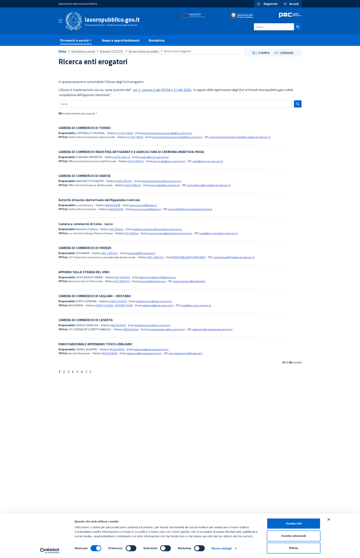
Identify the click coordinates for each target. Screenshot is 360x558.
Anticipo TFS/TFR (112, 51)
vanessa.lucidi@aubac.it (143, 205)
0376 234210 (122, 157)
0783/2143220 (117, 301)
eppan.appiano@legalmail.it (189, 281)
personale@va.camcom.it (165, 185)
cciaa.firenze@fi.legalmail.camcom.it (234, 257)
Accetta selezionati (293, 535)
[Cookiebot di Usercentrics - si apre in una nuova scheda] (49, 551)
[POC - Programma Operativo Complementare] (290, 15)
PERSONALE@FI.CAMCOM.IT (189, 257)
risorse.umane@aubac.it (146, 209)
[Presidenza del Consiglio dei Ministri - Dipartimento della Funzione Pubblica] (242, 15)
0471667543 (122, 277)
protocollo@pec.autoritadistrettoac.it (190, 209)
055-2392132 (156, 257)
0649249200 (115, 209)
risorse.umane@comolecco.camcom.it (169, 233)
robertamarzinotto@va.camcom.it (161, 181)
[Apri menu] (60, 21)
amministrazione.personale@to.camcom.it (167, 133)
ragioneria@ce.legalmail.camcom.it (212, 329)
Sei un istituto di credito (144, 51)
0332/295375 (124, 181)
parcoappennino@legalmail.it (186, 353)
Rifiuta (293, 548)
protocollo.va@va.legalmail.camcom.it (209, 185)
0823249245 (130, 329)
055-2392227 (110, 253)
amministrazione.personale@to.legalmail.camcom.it (240, 137)
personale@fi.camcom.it (141, 253)
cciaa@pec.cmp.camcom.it (207, 161)
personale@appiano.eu (152, 281)
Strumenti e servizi (83, 51)
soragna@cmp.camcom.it (154, 157)
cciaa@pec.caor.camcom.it (196, 305)
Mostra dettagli (222, 548)
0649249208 (112, 205)
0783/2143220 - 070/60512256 (114, 305)
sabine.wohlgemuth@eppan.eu (157, 277)
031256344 (116, 229)
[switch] (131, 548)
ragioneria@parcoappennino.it (151, 349)
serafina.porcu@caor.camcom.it (153, 301)
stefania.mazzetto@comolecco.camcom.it (157, 229)
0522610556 (116, 349)
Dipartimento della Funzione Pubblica (77, 4)
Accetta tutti (294, 523)
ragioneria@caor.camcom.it (157, 305)
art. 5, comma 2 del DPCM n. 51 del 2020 (162, 89)
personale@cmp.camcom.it (169, 161)
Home (62, 51)
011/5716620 (125, 133)
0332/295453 (133, 185)
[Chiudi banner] (328, 519)
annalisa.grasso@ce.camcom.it (152, 325)
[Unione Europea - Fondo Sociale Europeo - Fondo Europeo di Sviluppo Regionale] (193, 15)
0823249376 (118, 325)
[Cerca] (298, 26)
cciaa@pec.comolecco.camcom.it (219, 233)
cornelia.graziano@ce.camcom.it (166, 329)
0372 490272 (136, 161)
